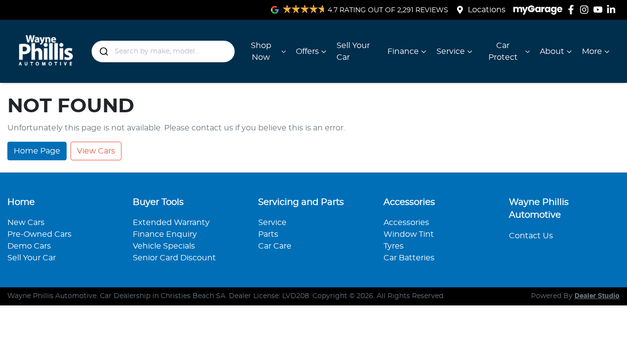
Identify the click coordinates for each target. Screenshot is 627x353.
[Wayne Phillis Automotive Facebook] (572, 9)
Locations (487, 10)
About (552, 51)
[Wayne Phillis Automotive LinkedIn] (613, 9)
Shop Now (261, 51)
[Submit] (103, 51)
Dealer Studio (597, 296)
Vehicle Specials (164, 246)
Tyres (394, 246)
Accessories (406, 223)
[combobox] (163, 51)
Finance (403, 51)
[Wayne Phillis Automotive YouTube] (599, 9)
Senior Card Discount (174, 258)
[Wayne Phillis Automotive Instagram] (586, 9)
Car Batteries (409, 258)
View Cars (96, 151)
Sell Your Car (353, 51)
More (592, 51)
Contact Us (531, 236)
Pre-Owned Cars (39, 234)
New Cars (26, 223)
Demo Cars (29, 246)
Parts (268, 234)
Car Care (274, 246)
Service (450, 51)
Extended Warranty (171, 223)
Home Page (37, 151)
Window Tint (409, 234)
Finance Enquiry (165, 234)
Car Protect (503, 51)
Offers (307, 51)
